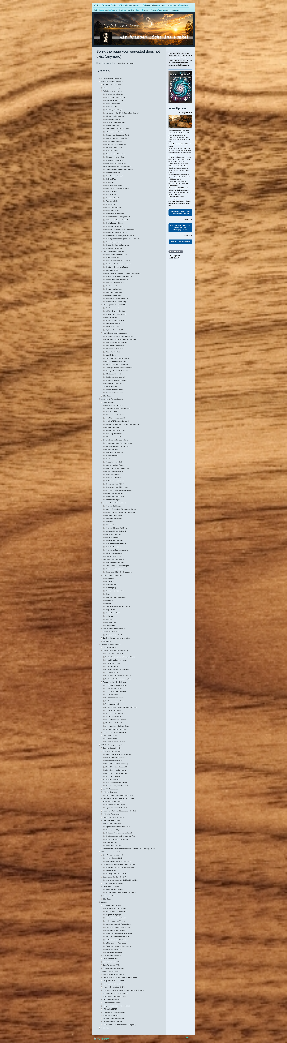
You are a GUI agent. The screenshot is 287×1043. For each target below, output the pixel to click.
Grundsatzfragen (109, 402)
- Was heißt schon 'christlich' (115, 930)
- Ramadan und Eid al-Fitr (114, 591)
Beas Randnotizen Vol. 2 (111, 965)
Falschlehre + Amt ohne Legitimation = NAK (118, 798)
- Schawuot (109, 616)
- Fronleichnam (110, 622)
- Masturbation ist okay (113, 518)
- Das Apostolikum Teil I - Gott (115, 484)
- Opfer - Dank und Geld (114, 858)
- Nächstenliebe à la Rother (115, 805)
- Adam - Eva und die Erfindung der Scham (120, 509)
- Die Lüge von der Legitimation (116, 839)
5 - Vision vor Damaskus (114, 698)
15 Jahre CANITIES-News (112, 85)
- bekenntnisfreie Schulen (114, 635)
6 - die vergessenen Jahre (114, 701)
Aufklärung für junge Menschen (112, 81)
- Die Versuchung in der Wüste (116, 232)
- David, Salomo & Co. (113, 207)
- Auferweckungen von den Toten (117, 129)
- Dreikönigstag (110, 588)
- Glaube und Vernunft (113, 295)
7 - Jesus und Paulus (112, 704)
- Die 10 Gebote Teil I (112, 474)
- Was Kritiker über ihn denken (116, 783)
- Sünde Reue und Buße (114, 462)
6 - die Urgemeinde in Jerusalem (117, 669)
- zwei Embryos (110, 355)
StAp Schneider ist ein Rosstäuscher (118, 754)
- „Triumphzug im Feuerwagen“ (116, 943)
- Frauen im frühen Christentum (116, 279)
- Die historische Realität (114, 94)
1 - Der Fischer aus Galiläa (114, 654)
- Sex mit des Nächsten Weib (115, 544)
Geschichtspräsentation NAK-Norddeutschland (121, 880)
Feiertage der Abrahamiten (112, 575)
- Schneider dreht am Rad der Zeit (117, 927)
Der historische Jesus (110, 647)
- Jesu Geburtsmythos (113, 119)
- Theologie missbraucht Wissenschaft (118, 368)
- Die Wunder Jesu (112, 125)
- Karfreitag (109, 600)
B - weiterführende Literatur (115, 742)
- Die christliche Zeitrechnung (115, 301)
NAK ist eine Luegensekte (112, 823)
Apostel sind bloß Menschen (113, 883)
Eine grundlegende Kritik (111, 748)
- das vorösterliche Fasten (114, 465)
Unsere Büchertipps (110, 386)
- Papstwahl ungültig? (113, 915)
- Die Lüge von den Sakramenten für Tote (120, 836)
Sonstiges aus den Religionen (113, 968)
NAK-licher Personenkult (111, 814)
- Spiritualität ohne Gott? (114, 330)
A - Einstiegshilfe (111, 738)
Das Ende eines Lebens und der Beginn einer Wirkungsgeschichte (180, 227)
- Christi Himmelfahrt (112, 613)
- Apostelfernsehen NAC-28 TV (116, 808)
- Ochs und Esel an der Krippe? (116, 220)
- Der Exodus (110, 204)
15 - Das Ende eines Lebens (115, 729)
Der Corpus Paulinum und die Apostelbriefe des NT (180, 212)
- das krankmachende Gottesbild (116, 446)
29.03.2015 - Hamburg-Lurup (115, 770)
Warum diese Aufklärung (111, 88)
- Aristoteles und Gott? (113, 323)
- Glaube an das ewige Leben (115, 430)
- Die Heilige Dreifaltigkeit (114, 160)
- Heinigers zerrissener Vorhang (116, 380)
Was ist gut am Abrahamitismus (114, 628)
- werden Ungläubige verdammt (116, 298)
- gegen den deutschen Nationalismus (116, 1006)
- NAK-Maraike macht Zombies (116, 361)
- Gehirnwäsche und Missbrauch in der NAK (120, 893)
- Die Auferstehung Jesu (113, 141)
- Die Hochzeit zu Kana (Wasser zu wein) (119, 235)
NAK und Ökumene (110, 792)
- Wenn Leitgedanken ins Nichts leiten (118, 933)
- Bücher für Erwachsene (114, 393)
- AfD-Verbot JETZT (110, 1009)
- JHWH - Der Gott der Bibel (115, 311)
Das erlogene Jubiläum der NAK (114, 877)
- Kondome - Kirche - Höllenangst (117, 468)
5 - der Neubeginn (111, 666)
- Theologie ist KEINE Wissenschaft (117, 408)
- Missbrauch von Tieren (114, 553)
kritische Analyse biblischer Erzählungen (117, 166)
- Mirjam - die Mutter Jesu (114, 116)
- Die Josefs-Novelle (112, 198)
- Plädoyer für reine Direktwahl (114, 1012)
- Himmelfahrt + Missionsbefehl (116, 144)
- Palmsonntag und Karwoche (115, 597)
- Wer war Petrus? (111, 151)
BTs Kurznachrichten (110, 959)
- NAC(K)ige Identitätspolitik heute (117, 874)
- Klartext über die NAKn (114, 845)
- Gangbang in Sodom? (113, 515)
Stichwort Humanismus (111, 632)
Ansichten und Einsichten (112, 955)
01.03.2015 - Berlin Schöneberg (116, 764)
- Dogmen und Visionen (113, 289)
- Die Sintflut (109, 182)
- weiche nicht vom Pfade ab (115, 921)
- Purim (108, 594)
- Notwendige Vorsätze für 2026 (114, 987)
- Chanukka (109, 581)
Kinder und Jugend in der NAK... (114, 817)
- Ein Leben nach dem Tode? (115, 163)
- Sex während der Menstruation (116, 550)
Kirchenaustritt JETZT (110, 896)
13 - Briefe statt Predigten (114, 723)
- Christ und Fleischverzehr (115, 471)
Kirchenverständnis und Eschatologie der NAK (119, 811)
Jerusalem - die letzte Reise (180, 241)
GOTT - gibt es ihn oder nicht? (114, 305)
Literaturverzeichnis (110, 735)
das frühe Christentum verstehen (114, 251)
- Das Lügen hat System (114, 830)
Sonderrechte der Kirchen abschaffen (116, 638)
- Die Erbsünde (110, 459)
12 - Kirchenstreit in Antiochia (115, 720)
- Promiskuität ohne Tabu (114, 540)
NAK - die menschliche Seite (111, 852)
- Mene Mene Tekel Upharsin (115, 437)
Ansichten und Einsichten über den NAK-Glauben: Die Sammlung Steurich (129, 849)
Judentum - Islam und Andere (113, 559)
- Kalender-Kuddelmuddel (114, 562)
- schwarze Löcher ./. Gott (114, 320)
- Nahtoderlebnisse (112, 427)
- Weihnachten (110, 584)
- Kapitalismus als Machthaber (113, 974)
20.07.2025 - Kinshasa (113, 776)
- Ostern (108, 603)
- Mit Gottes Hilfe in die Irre (114, 374)
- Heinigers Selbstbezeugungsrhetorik (118, 833)
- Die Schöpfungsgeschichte (115, 97)
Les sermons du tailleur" (114, 761)
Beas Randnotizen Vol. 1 (111, 962)
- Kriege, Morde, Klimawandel (113, 1018)
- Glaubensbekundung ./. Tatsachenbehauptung (122, 424)
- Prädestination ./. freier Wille (115, 377)
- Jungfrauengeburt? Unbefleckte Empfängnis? (122, 113)
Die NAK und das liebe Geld (113, 855)
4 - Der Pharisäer (111, 694)
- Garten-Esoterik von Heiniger (116, 911)
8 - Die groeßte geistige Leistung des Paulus (121, 707)
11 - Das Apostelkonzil (113, 716)
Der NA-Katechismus (110, 789)
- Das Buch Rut (110, 195)
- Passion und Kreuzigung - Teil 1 (117, 135)
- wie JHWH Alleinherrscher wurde (117, 421)
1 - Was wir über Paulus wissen (116, 685)
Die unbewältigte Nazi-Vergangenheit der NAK (119, 864)
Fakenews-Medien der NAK (113, 801)
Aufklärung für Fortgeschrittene (112, 399)
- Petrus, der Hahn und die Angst (117, 245)
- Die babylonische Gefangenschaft (117, 217)
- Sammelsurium (111, 842)
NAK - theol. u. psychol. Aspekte (112, 745)
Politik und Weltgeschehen (110, 971)
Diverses (104, 902)
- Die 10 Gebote (111, 107)
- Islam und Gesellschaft (114, 569)
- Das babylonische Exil (113, 434)
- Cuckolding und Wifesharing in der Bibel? (120, 512)
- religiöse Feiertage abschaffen (114, 981)
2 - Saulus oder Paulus (113, 688)
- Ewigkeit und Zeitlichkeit (114, 405)
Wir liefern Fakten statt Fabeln (111, 78)
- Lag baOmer (110, 610)
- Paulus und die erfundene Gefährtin (118, 276)
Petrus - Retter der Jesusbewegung (115, 650)
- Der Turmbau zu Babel (113, 185)
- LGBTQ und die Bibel (113, 534)
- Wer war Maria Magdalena (115, 154)
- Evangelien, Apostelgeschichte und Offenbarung (122, 273)
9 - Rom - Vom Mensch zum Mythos (118, 679)
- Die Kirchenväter (111, 286)
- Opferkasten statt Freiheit (114, 349)
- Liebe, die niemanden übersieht (117, 937)
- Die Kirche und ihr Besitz (114, 496)
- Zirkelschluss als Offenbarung (116, 940)
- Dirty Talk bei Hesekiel (113, 547)
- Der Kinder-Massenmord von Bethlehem (120, 229)
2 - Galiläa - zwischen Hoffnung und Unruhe (120, 657)
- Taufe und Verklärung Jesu (115, 122)
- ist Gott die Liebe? (112, 449)
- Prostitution (109, 522)
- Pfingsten (109, 619)
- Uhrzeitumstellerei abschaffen (114, 984)
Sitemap (107, 1038)
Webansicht (189, 1038)
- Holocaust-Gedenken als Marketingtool (119, 867)
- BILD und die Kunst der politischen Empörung (119, 1025)
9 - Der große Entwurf (113, 710)
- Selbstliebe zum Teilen (113, 952)
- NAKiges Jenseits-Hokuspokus (116, 371)
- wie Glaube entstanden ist (115, 418)
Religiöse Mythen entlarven (112, 91)
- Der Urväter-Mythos (112, 103)
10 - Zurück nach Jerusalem (115, 713)
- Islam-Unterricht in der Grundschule (118, 572)
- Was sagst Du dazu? (113, 556)
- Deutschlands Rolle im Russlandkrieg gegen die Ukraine (123, 990)
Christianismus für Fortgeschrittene (115, 440)
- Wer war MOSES (111, 201)
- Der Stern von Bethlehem (114, 226)
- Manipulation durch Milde (114, 346)
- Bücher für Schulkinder (114, 390)
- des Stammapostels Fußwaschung (118, 924)
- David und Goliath (112, 210)
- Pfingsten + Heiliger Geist (114, 157)
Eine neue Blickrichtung (111, 820)
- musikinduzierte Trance (114, 889)
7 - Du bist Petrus (111, 672)
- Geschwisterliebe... (112, 525)
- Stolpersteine (110, 871)
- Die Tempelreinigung (113, 242)
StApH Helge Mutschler (111, 779)
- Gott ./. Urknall (111, 317)
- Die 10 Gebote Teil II (113, 478)
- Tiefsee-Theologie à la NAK (115, 908)
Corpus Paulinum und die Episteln (115, 732)
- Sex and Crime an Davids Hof (116, 528)
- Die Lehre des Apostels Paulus (116, 267)
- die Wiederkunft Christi (113, 147)
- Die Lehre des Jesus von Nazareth (118, 264)
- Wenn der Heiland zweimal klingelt (118, 946)
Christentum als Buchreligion (111, 644)
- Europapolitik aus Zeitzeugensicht (115, 993)
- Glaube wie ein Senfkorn (114, 415)
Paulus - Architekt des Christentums (115, 682)
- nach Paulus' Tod (111, 270)
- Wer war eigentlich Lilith (114, 100)
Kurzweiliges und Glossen (112, 905)
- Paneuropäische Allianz (112, 1003)
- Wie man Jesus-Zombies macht (117, 358)
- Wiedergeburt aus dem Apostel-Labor (119, 795)
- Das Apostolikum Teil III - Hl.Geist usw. (119, 490)
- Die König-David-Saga (113, 110)
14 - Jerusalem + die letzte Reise (117, 726)
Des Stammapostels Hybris (115, 757)
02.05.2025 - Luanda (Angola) (116, 773)
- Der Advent (109, 578)
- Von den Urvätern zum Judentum (117, 261)
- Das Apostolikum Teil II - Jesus (116, 487)
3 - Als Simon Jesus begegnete (116, 660)
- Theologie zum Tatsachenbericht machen (120, 339)
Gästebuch (107, 396)
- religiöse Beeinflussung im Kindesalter (119, 336)
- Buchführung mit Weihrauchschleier (118, 861)
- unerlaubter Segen (112, 500)
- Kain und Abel (110, 179)
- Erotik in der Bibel (112, 537)
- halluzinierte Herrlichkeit (114, 949)
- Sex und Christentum (113, 506)
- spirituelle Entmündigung (114, 383)
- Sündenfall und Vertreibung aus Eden (119, 169)
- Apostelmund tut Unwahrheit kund (117, 827)
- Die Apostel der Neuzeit (114, 493)
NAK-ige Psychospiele (111, 886)
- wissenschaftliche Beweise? (115, 314)
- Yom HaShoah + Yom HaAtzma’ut (117, 606)
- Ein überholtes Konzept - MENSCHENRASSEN (120, 977)
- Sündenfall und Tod (112, 173)
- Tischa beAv (110, 625)
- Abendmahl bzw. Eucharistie (115, 132)
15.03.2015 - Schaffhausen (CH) (116, 767)
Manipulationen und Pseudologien (115, 333)
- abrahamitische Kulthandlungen (117, 566)
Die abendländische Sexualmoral (114, 503)
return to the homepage (126, 63)
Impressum (105, 1028)
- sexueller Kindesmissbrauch (115, 531)
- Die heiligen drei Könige (114, 223)
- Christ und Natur (111, 456)
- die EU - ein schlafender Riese (114, 996)
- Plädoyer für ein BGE (111, 1015)
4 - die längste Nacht (112, 663)
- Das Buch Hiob (111, 191)
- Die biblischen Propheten (114, 213)
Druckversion (100, 1038)
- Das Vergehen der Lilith (114, 176)
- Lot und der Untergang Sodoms (117, 188)
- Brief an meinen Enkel (113, 308)
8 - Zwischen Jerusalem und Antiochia (118, 676)
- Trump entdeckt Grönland (112, 1021)
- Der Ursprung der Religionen (116, 254)
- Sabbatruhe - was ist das (114, 481)
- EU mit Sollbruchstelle (111, 999)
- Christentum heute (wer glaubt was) (118, 443)
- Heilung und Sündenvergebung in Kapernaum (122, 239)
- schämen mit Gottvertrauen (115, 918)
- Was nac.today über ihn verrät (116, 786)
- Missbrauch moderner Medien (116, 364)
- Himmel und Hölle (112, 257)
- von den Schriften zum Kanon (116, 283)
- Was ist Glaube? (111, 412)
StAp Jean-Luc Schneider (112, 751)
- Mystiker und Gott (112, 327)
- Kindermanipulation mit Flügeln (116, 342)
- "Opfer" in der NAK (112, 352)
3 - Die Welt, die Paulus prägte (116, 691)
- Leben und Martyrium (113, 292)
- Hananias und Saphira (113, 248)
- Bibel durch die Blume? (114, 452)
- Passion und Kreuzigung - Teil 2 (117, 138)
